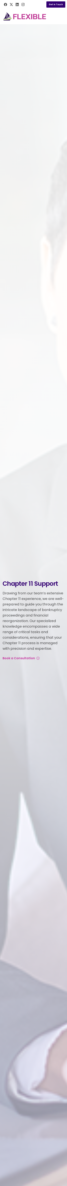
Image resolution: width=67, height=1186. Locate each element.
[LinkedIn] (17, 4)
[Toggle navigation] (61, 17)
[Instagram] (23, 4)
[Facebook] (5, 4)
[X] (11, 4)
